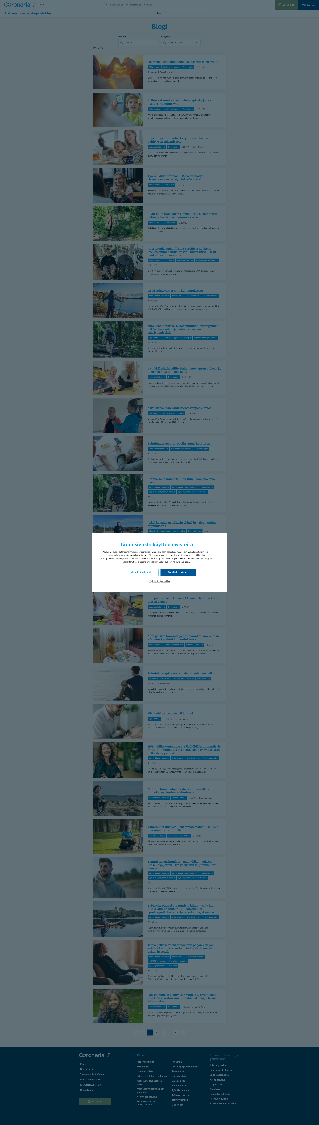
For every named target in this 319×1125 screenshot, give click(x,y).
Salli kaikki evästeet (178, 572)
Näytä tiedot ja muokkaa (159, 581)
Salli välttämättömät (140, 572)
